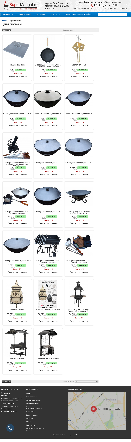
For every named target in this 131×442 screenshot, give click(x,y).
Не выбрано (88, 14)
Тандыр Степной (17, 309)
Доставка (40, 14)
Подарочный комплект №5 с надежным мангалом (48, 261)
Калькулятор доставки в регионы (35, 429)
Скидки (28, 393)
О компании (25, 14)
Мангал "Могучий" (17, 358)
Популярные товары (33, 400)
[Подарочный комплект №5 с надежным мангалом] (48, 245)
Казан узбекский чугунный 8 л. (79, 113)
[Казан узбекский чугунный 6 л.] (48, 98)
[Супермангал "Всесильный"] (48, 343)
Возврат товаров (32, 415)
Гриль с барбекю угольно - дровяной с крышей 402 (79, 310)
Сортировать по (68, 30)
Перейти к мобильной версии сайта (65, 435)
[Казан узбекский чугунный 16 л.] (48, 196)
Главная (5, 21)
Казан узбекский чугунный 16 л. (48, 211)
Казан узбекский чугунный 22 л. (17, 260)
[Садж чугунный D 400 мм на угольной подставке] (78, 196)
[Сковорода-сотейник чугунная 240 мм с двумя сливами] (48, 49)
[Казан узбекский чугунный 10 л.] (48, 147)
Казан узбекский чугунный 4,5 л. (17, 113)
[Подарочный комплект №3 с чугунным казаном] (17, 196)
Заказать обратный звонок (82, 8)
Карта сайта (30, 425)
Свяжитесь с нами (32, 403)
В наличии (20, 70)
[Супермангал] (20, 5)
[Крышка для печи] (17, 49)
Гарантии (29, 418)
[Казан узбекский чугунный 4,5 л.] (17, 98)
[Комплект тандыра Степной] (48, 294)
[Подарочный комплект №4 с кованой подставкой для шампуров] (17, 147)
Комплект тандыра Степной (48, 309)
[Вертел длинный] (78, 49)
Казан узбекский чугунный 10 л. (48, 162)
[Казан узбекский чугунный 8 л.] (78, 98)
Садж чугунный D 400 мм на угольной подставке (79, 212)
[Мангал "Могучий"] (17, 343)
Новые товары (31, 397)
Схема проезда (75, 389)
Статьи (28, 422)
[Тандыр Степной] (17, 294)
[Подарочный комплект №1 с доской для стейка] (78, 245)
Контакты (55, 14)
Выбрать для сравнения (18, 77)
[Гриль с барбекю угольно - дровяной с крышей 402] (78, 294)
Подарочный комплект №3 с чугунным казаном (17, 212)
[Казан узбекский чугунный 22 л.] (17, 245)
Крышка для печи (17, 64)
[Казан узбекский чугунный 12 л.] (78, 147)
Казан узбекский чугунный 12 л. (79, 162)
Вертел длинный (79, 64)
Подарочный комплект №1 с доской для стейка (79, 261)
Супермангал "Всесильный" (48, 358)
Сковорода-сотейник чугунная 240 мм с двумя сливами (48, 65)
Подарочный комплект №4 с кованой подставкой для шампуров (17, 164)
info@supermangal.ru (9, 411)
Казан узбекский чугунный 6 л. (48, 113)
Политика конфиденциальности (34, 407)
